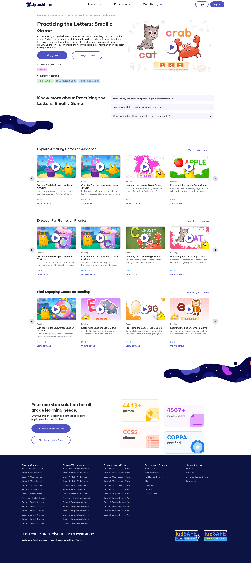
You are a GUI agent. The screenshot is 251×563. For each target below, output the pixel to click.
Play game (52, 55)
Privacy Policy (46, 533)
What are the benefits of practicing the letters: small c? (141, 116)
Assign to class (87, 55)
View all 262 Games (198, 150)
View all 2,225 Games (197, 221)
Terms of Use (29, 533)
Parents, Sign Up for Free (51, 428)
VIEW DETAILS (44, 203)
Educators (121, 4)
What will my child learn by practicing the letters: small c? (143, 98)
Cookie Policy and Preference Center (76, 533)
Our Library (150, 4)
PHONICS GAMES (89, 81)
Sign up (217, 4)
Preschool (71, 15)
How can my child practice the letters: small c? (137, 107)
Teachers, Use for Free (51, 440)
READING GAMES (66, 81)
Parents (93, 4)
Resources (42, 15)
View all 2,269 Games (197, 292)
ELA (61, 15)
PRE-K (42, 69)
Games (53, 15)
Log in (202, 4)
